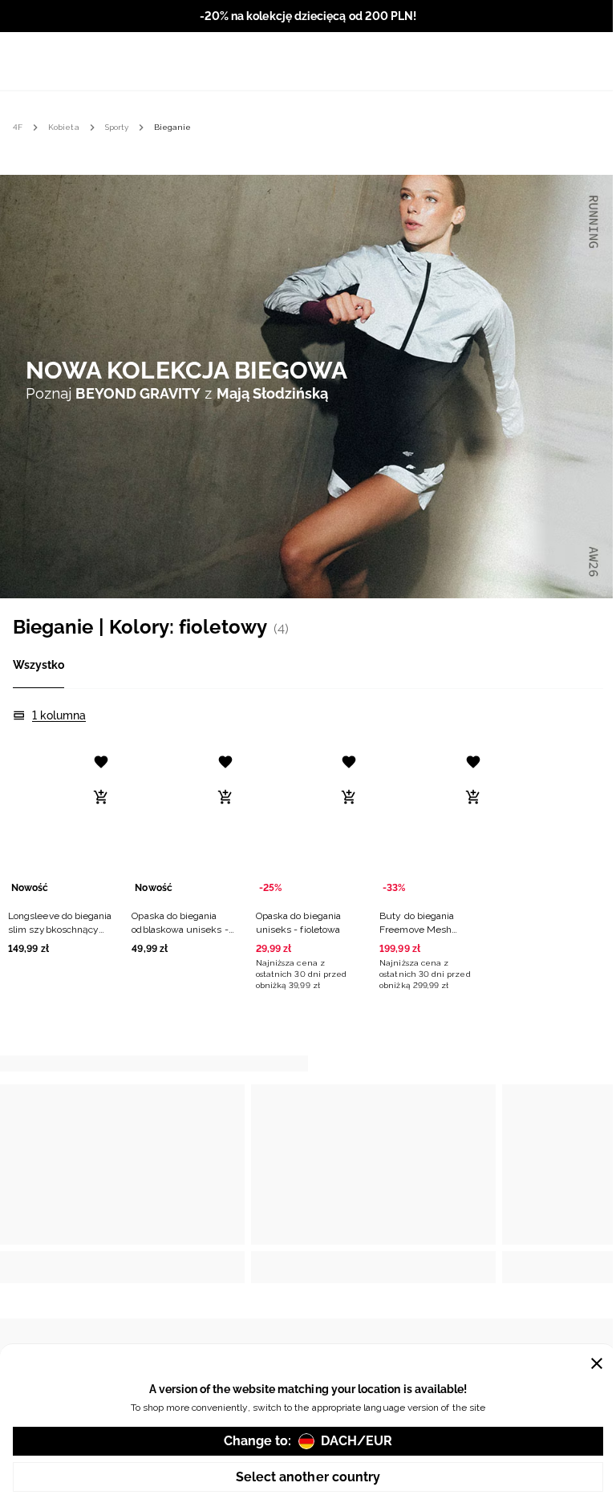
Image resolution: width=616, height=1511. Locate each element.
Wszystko (38, 664)
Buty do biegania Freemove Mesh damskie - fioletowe (423, 929)
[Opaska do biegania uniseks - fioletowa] (308, 823)
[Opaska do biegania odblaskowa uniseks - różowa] (184, 823)
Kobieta (63, 127)
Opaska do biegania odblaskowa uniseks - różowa (180, 929)
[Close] (597, 1363)
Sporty (116, 127)
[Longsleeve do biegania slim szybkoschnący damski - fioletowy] (60, 823)
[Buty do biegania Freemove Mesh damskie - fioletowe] (431, 823)
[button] (60, 849)
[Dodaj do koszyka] (101, 797)
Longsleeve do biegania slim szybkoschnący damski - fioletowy (59, 929)
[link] (308, 386)
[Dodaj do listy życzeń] (101, 762)
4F (17, 127)
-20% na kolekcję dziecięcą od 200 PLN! (308, 16)
